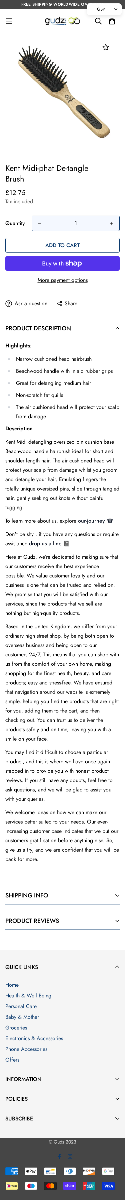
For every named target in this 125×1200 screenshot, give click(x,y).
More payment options (63, 280)
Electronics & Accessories (34, 1038)
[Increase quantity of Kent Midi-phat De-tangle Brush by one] (111, 223)
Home (12, 985)
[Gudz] (62, 21)
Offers (12, 1060)
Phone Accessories (26, 1049)
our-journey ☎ (95, 521)
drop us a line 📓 (49, 543)
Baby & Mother (22, 1017)
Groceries (16, 1027)
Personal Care (21, 1006)
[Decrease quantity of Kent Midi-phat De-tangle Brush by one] (39, 223)
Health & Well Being (28, 995)
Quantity (15, 223)
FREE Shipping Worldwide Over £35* (62, 4)
